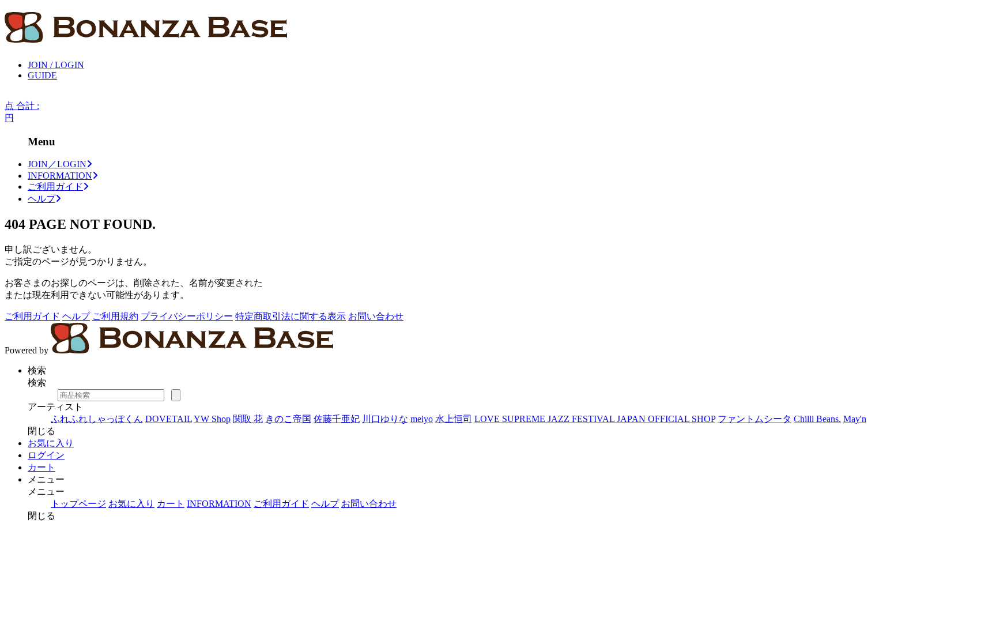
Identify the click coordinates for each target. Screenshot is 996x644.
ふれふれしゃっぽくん (97, 419)
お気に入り (51, 443)
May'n (854, 419)
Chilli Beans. (817, 419)
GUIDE (42, 75)
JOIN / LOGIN (56, 65)
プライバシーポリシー (187, 316)
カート (41, 467)
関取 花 (248, 419)
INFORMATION (60, 175)
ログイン (46, 455)
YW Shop (212, 419)
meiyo (421, 419)
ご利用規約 (115, 316)
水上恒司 (453, 419)
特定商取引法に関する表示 (290, 316)
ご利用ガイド (55, 186)
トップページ (78, 504)
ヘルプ (41, 199)
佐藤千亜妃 (337, 419)
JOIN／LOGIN (57, 164)
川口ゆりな (385, 419)
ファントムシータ (754, 419)
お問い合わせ (375, 316)
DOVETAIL (168, 419)
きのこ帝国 (288, 419)
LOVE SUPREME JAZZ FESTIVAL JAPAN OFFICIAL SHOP (594, 419)
